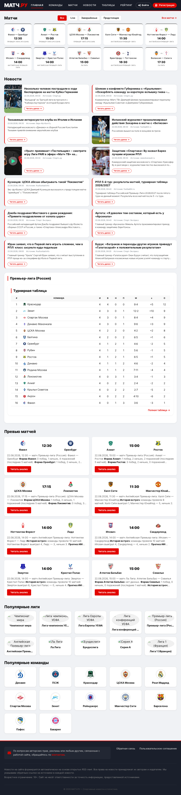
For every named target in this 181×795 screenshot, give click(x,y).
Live (73, 18)
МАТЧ (15, 5)
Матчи (73, 5)
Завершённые (89, 18)
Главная (37, 5)
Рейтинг (126, 5)
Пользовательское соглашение (158, 748)
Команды (56, 5)
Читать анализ (19, 469)
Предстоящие (111, 18)
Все (62, 18)
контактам (58, 754)
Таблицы (108, 5)
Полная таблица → (159, 410)
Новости (89, 5)
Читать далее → (34, 108)
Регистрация (166, 5)
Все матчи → (169, 17)
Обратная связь (125, 748)
